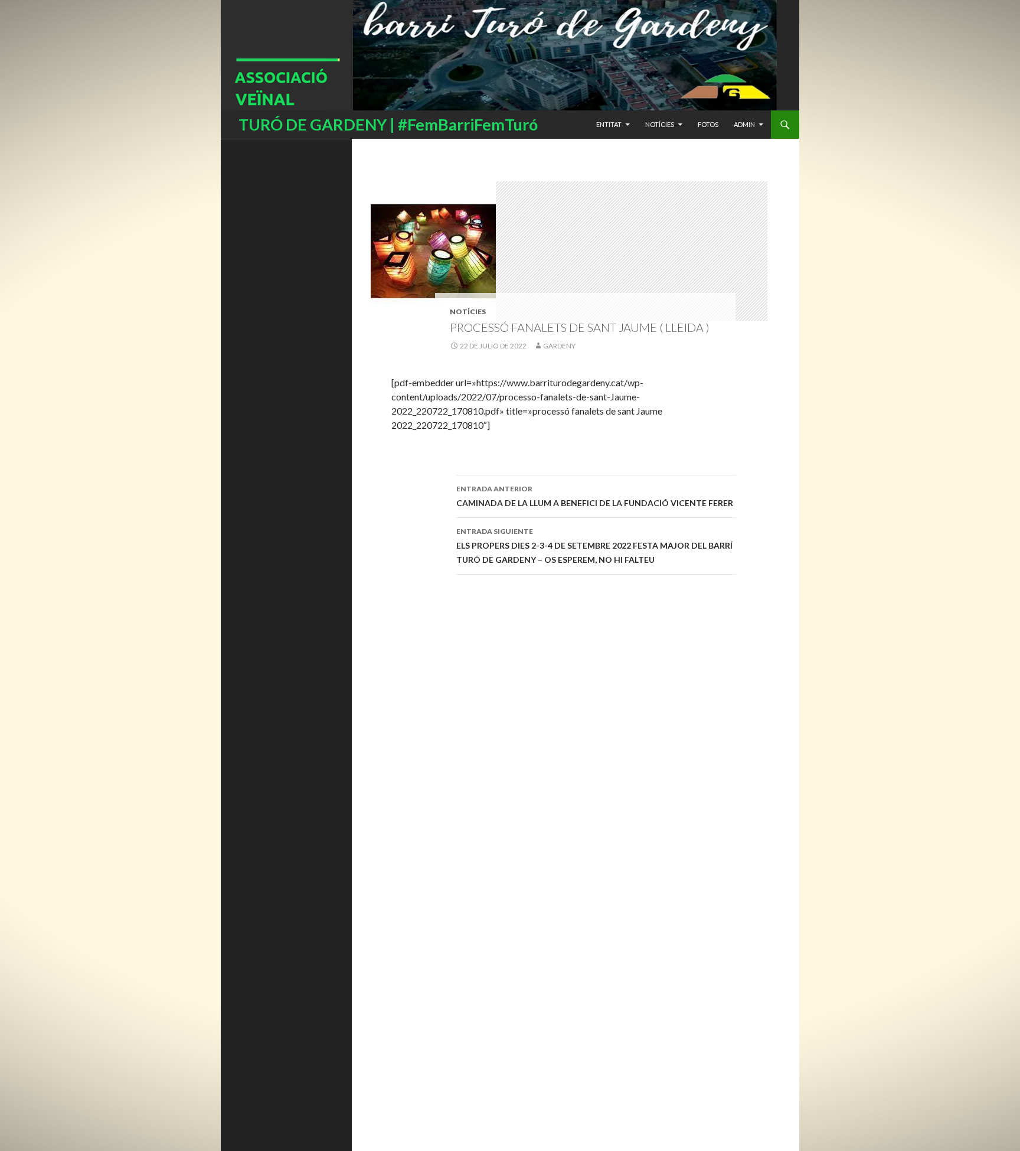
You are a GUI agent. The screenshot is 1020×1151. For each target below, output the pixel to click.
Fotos (708, 124)
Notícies (659, 124)
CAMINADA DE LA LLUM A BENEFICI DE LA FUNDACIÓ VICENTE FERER (594, 496)
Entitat (609, 124)
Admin (744, 124)
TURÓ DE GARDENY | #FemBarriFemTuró (388, 124)
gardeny (559, 345)
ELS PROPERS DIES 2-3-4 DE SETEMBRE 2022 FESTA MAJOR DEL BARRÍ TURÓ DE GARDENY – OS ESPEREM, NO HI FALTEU (594, 546)
